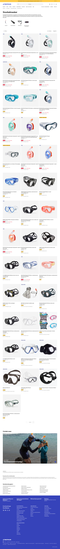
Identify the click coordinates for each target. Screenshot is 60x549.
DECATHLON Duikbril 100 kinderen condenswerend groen (30, 109)
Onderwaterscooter (43, 487)
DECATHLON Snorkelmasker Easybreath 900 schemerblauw (47, 81)
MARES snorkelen (24, 488)
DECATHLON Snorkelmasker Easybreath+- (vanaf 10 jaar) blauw (48, 164)
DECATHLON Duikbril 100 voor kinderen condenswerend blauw (10, 192)
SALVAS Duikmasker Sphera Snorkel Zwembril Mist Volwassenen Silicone (47, 359)
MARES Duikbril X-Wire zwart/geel (9, 303)
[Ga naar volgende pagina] (33, 422)
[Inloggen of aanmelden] (54, 4)
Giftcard (55, 6)
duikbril (15, 15)
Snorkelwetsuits (5, 487)
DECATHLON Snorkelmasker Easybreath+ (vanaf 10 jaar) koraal (30, 164)
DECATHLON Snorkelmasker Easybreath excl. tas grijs (29, 53)
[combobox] (55, 31)
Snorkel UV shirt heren (24, 492)
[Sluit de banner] (56, 1)
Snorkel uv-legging (43, 492)
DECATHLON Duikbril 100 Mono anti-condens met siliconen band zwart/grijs (30, 220)
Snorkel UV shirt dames (6, 493)
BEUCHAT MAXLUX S (6, 387)
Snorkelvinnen (13, 25)
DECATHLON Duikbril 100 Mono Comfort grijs (29, 80)
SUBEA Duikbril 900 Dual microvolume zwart (47, 247)
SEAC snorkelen (42, 488)
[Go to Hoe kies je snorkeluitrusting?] (55, 462)
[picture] (12, 42)
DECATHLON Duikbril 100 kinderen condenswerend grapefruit (48, 276)
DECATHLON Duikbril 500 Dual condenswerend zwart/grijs (11, 331)
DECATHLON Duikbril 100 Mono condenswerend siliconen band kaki (11, 414)
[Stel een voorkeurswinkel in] (50, 4)
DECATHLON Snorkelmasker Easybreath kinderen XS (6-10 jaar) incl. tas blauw (48, 109)
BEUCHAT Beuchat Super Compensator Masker (47, 387)
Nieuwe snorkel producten (44, 489)
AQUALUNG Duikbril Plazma (26, 387)
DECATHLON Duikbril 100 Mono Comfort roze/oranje (46, 220)
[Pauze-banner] (55, 1)
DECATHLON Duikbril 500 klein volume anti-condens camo (47, 304)
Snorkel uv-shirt (5, 492)
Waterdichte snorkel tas (6, 488)
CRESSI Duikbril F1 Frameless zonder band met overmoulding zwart (29, 192)
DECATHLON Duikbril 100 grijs (44, 136)
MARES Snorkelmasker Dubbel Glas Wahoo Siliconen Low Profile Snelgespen (29, 359)
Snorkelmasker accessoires (26, 26)
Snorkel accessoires (24, 493)
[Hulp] (52, 4)
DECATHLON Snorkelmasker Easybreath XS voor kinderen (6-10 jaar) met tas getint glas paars (29, 137)
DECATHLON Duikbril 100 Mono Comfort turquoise (11, 108)
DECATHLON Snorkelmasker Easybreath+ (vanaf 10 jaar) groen (12, 137)
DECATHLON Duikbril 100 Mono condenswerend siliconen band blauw (29, 276)
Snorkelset (19, 25)
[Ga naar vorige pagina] (27, 422)
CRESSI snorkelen (5, 489)
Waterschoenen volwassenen (26, 487)
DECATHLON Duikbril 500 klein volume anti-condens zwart (28, 248)
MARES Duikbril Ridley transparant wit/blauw (11, 219)
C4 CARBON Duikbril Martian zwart (9, 358)
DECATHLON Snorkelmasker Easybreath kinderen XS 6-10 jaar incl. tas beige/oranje (11, 81)
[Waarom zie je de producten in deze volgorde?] (47, 31)
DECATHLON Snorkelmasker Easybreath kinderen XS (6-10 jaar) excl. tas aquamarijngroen (48, 53)
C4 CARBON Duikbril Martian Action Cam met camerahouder (11, 276)
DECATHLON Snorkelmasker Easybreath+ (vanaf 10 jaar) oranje (12, 248)
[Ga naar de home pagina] (7, 4)
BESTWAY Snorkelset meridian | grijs (27, 303)
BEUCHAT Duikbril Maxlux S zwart (45, 191)
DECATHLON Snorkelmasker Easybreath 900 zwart (12, 52)
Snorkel (6, 25)
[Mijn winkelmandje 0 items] (56, 4)
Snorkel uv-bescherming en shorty (26, 489)
